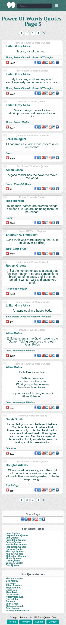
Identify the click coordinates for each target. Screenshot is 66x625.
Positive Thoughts (41, 316)
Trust (16, 249)
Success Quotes (14, 549)
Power (17, 122)
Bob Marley (12, 580)
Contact (53, 621)
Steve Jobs (12, 599)
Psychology (12, 288)
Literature (11, 448)
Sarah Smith (14, 419)
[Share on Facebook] (36, 62)
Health (25, 122)
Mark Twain (12, 592)
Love (8, 350)
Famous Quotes (14, 553)
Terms (12, 621)
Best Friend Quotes (16, 544)
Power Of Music (22, 57)
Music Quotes (13, 558)
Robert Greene (16, 265)
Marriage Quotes (15, 551)
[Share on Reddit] (53, 62)
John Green (12, 603)
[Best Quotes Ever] (11, 5)
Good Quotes (13, 560)
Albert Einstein (14, 585)
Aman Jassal (15, 170)
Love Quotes (13, 533)
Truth (9, 249)
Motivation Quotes (16, 556)
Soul (8, 316)
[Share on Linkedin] (46, 62)
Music (9, 57)
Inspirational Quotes (17, 535)
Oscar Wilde (12, 594)
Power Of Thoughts (43, 57)
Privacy (25, 621)
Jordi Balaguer (16, 139)
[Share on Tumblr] (57, 62)
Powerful (19, 184)
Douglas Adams (17, 465)
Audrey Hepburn (15, 597)
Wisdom (30, 350)
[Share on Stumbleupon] (50, 62)
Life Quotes (12, 537)
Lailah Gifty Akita (18, 46)
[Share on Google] (43, 62)
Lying (23, 249)
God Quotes (12, 565)
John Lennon (13, 608)
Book (28, 184)
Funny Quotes (13, 542)
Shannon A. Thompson (21, 234)
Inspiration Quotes (16, 547)
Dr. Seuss (11, 583)
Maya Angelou (13, 587)
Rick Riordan (15, 201)
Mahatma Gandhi (15, 606)
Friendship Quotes (16, 540)
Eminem (10, 601)
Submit (39, 621)
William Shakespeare (17, 610)
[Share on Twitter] (39, 62)
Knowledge (18, 350)
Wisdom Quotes (14, 563)
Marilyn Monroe (14, 578)
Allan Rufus (14, 333)
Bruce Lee (11, 590)
